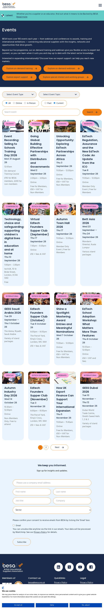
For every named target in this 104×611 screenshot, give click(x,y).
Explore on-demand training (19, 68)
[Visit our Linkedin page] (58, 567)
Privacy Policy (40, 532)
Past (49, 103)
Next (57, 447)
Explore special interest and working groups (63, 77)
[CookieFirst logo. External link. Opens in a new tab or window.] (3, 588)
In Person (31, 103)
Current (60, 103)
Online (19, 103)
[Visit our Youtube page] (80, 567)
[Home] (9, 5)
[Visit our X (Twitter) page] (69, 567)
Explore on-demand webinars (61, 68)
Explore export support (17, 77)
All (9, 103)
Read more (22, 16)
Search (90, 112)
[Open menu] (100, 5)
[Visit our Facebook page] (91, 567)
